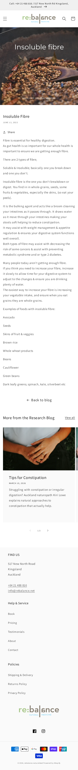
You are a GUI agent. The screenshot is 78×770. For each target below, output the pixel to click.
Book (11, 614)
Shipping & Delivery (20, 675)
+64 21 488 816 (17, 585)
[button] (5, 18)
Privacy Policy (16, 693)
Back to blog (41, 400)
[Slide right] (47, 530)
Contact (13, 650)
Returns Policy (17, 684)
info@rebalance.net (21, 590)
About (12, 641)
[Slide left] (30, 530)
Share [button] (11, 132)
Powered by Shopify (51, 763)
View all (70, 417)
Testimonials (16, 632)
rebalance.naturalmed (33, 763)
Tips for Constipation (28, 477)
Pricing (12, 623)
